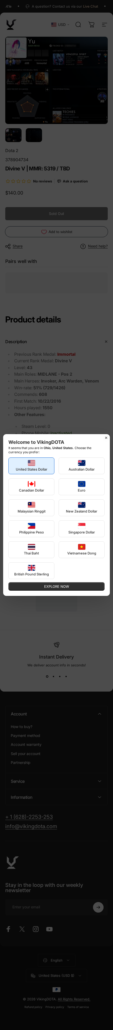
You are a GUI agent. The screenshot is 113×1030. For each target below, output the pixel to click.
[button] (31, 465)
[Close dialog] (106, 437)
